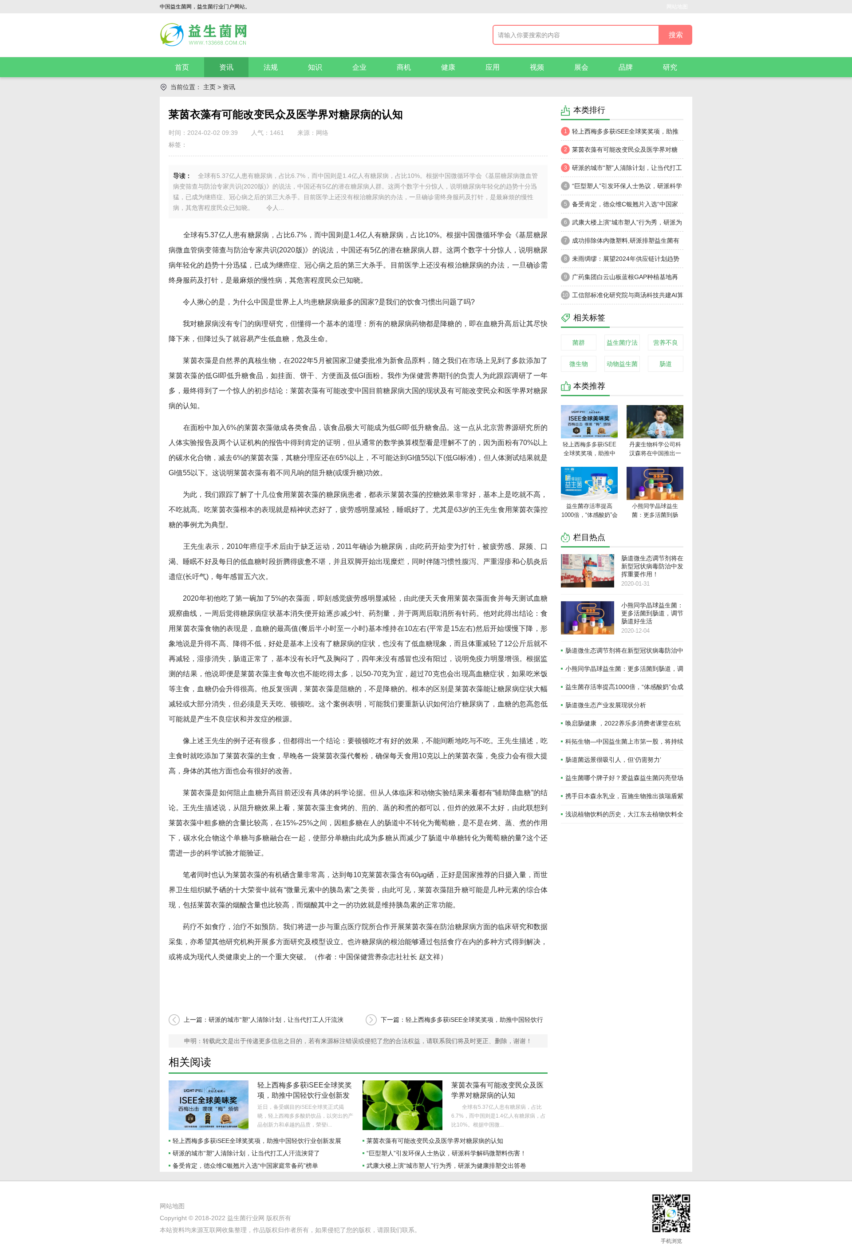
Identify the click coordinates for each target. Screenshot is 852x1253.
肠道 (665, 363)
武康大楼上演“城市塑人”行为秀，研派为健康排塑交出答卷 (446, 1165)
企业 (359, 67)
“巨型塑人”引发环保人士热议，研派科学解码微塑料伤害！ (446, 1153)
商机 (404, 67)
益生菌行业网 (245, 1217)
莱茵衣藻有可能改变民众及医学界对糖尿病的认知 (435, 1140)
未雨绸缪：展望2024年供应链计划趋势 (622, 258)
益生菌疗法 (622, 342)
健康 (448, 67)
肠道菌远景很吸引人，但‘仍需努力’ (613, 759)
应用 (492, 67)
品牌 (626, 67)
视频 (537, 67)
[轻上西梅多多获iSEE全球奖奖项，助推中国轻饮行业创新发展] (208, 1105)
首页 (182, 67)
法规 (271, 67)
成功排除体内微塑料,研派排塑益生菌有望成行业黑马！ (620, 243)
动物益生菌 (622, 363)
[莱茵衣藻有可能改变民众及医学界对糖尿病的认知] (402, 1105)
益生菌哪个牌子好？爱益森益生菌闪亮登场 (624, 777)
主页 (209, 87)
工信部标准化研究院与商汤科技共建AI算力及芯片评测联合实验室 (622, 298)
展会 (581, 67)
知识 (315, 67)
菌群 (578, 342)
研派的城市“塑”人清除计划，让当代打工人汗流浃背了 (246, 1153)
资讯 (226, 67)
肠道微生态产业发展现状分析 (605, 705)
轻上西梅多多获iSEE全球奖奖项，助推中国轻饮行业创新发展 (304, 1095)
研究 (670, 67)
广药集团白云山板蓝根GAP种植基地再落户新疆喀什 (619, 279)
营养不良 (665, 342)
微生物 (578, 363)
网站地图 (677, 7)
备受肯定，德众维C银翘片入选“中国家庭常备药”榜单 (245, 1165)
